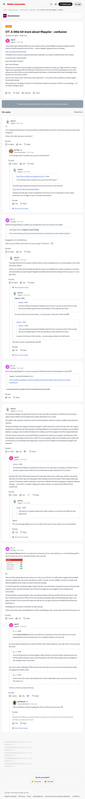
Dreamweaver (24, 10)
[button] (4, 5)
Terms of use (21, 796)
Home (5, 10)
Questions (33, 10)
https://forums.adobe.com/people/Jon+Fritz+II (30, 176)
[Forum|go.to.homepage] (16, 4)
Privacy (29, 796)
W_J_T (13, 219)
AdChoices (76, 796)
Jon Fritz (17, 150)
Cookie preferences (38, 796)
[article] (42, 133)
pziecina (13, 121)
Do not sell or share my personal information (57, 796)
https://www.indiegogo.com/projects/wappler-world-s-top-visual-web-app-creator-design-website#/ (39, 233)
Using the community (10, 796)
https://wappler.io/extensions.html (15, 51)
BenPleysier (21, 701)
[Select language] (56, 4)
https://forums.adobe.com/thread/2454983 (26, 189)
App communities (13, 10)
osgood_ (13, 40)
